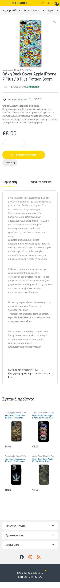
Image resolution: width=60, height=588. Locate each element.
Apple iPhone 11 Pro (18, 413)
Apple (50, 10)
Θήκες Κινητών (31, 10)
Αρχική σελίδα (9, 10)
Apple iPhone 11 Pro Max (43, 414)
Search (42, 3)
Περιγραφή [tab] (9, 182)
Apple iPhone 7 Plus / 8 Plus (20, 70)
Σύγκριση (36, 98)
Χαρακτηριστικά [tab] (41, 182)
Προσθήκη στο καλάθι (26, 154)
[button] (54, 22)
